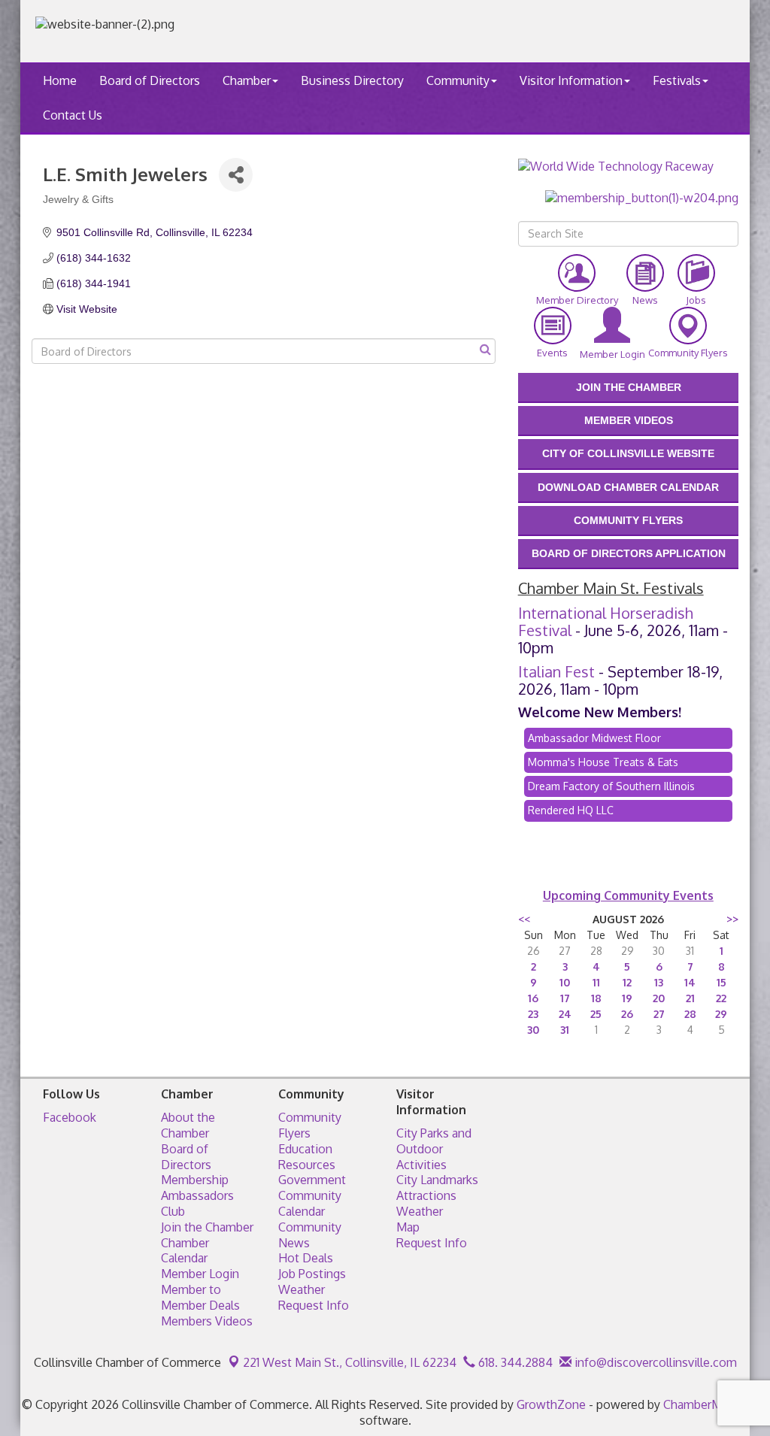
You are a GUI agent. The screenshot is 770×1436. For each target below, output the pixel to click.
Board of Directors (149, 80)
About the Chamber (188, 1125)
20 (659, 998)
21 (690, 998)
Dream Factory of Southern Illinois (611, 786)
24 (565, 1013)
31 (564, 1029)
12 (627, 982)
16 (533, 998)
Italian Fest (556, 671)
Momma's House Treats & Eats (603, 762)
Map (408, 1227)
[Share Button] (236, 175)
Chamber (247, 80)
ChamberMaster (706, 1404)
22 (721, 998)
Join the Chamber (207, 1227)
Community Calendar (309, 1203)
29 (721, 1013)
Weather (301, 1289)
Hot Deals (305, 1257)
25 (596, 1013)
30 (533, 1029)
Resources (306, 1164)
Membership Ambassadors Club (197, 1195)
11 (596, 982)
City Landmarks (437, 1179)
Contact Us (72, 115)
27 (659, 1013)
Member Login (200, 1273)
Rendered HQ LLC (571, 810)
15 (721, 982)
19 (627, 998)
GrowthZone (551, 1404)
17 (565, 998)
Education (305, 1148)
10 (564, 982)
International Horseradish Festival (605, 621)
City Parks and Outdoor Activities (433, 1148)
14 (690, 982)
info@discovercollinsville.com (654, 1362)
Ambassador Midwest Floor (594, 738)
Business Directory (352, 80)
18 (596, 998)
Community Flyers (309, 1125)
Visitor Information (571, 80)
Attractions (426, 1195)
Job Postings (312, 1273)
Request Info (313, 1305)
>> (732, 919)
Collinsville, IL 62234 (349, 1362)
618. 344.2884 (514, 1362)
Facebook (69, 1117)
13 (658, 982)
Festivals (677, 80)
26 (627, 1013)
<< (524, 919)
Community (458, 80)
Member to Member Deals (200, 1297)
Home (60, 80)
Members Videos (207, 1320)
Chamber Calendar (185, 1250)
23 (533, 1013)
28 (690, 1013)
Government (312, 1179)
